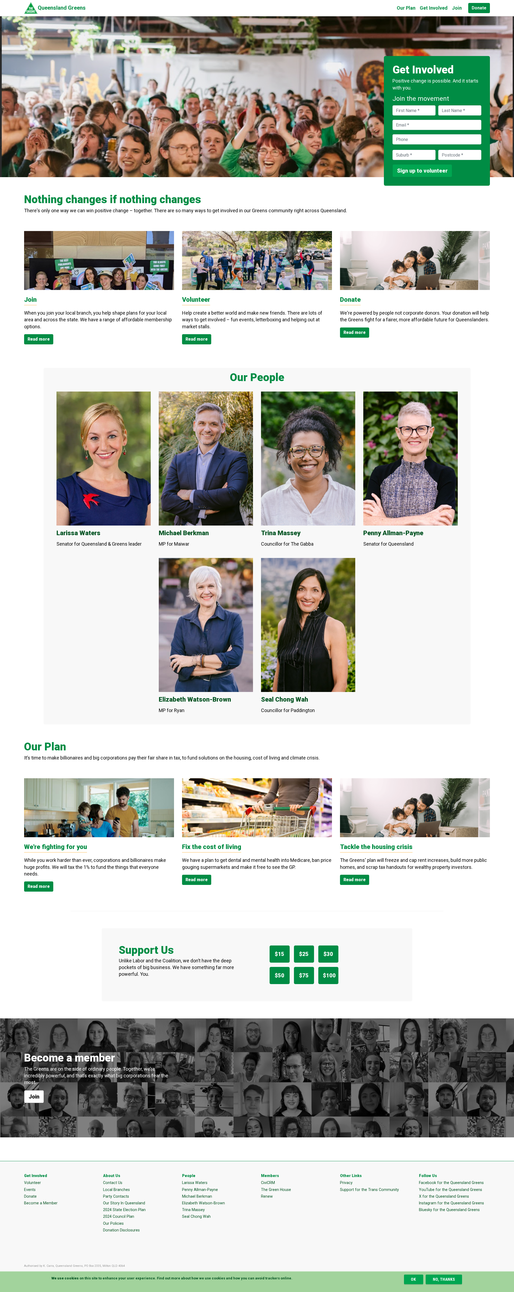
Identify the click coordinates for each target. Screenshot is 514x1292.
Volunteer (32, 1183)
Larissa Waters (194, 1183)
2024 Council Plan (118, 1216)
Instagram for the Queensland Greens (451, 1203)
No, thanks (444, 1279)
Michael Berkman (197, 1196)
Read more (39, 339)
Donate (479, 7)
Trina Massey (193, 1210)
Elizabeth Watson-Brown (203, 1203)
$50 (279, 975)
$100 (329, 975)
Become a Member (41, 1203)
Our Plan (406, 8)
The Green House (276, 1189)
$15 (279, 954)
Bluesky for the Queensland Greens (449, 1210)
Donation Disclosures (121, 1230)
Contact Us (112, 1183)
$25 (304, 954)
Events (30, 1189)
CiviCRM (268, 1183)
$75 (304, 975)
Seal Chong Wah (196, 1216)
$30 (328, 954)
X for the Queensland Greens (444, 1196)
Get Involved (434, 8)
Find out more (168, 1278)
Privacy (346, 1183)
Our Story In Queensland (124, 1203)
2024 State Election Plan (124, 1210)
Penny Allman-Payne (200, 1189)
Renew (267, 1196)
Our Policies (113, 1223)
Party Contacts (116, 1196)
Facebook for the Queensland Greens (451, 1183)
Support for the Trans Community (369, 1189)
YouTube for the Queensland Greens (450, 1189)
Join (457, 8)
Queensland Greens (62, 8)
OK (413, 1279)
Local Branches (116, 1189)
